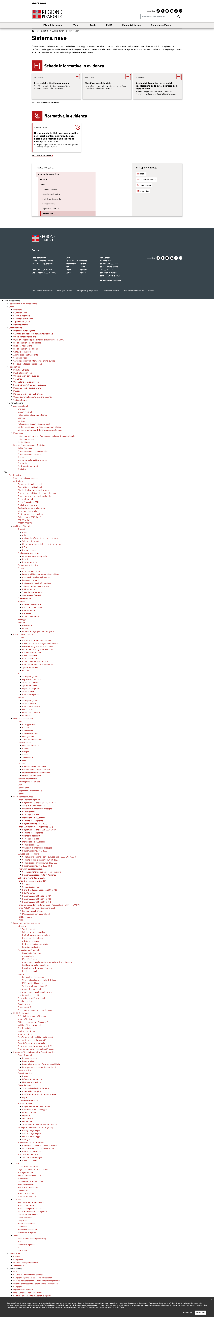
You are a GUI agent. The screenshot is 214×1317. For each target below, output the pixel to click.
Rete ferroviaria (24, 1028)
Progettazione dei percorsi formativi (37, 968)
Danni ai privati (28, 1061)
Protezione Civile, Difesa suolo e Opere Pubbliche (34, 1052)
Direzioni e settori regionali (24, 330)
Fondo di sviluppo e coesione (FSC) (32, 880)
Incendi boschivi (29, 1112)
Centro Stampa (24, 441)
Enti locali (22, 408)
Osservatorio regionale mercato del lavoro (35, 1010)
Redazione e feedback (111, 291)
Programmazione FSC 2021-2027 (36, 895)
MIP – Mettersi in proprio (32, 983)
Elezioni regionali (25, 411)
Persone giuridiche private (29, 781)
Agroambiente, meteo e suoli (30, 484)
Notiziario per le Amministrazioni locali (34, 423)
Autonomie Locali (20, 405)
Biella (68, 269)
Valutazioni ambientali (31, 541)
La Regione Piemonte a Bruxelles (27, 342)
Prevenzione (23, 1178)
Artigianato (22, 1220)
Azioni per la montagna (32, 607)
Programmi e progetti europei (30, 868)
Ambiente (22, 529)
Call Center (17, 378)
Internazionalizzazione (27, 1229)
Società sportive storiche (51, 199)
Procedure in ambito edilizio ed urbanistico (40, 1145)
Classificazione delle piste (98, 83)
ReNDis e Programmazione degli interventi (40, 1094)
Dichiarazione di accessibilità (42, 291)
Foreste (21, 568)
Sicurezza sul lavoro (26, 1184)
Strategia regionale (49, 189)
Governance (27, 883)
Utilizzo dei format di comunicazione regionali (32, 396)
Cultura (43, 179)
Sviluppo (17, 1199)
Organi (11, 306)
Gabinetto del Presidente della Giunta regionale (33, 333)
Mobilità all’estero (29, 959)
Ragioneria (22, 462)
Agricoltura (18, 481)
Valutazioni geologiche (31, 1133)
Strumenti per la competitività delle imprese (40, 980)
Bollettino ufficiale (21, 369)
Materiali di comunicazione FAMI (36, 913)
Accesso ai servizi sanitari (28, 1166)
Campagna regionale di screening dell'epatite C (32, 1277)
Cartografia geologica (31, 1130)
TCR (19, 1247)
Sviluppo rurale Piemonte (28, 853)
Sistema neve (48, 213)
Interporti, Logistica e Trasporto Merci (33, 1040)
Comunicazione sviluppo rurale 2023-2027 (40, 862)
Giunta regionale (20, 312)
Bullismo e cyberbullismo (32, 937)
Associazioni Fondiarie (31, 604)
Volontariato (27, 1118)
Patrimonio (18, 432)
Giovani (25, 727)
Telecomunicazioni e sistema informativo (39, 1124)
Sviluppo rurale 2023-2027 (29, 517)
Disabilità (22, 763)
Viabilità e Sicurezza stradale (30, 1025)
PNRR (109, 25)
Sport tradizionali (49, 203)
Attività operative (29, 1160)
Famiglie (25, 751)
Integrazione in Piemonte (32, 910)
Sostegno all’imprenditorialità (34, 986)
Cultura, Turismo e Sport (49, 174)
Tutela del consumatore (32, 739)
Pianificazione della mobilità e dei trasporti (35, 1037)
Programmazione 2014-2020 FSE (36, 823)
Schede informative (147, 179)
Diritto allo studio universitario (35, 943)
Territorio (21, 622)
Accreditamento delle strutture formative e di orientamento (47, 962)
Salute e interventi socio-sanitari (36, 769)
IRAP (20, 1241)
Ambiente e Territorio (22, 526)
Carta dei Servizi (20, 399)
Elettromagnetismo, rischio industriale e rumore (42, 544)
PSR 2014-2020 (29, 589)
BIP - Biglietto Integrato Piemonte (32, 1016)
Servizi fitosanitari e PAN (28, 502)
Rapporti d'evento (29, 1058)
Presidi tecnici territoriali (28, 1154)
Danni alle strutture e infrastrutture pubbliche (41, 1064)
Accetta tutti (200, 1312)
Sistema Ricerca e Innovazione (30, 1202)
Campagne (17, 1286)
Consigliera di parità (30, 995)
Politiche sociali (24, 742)
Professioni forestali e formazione (36, 583)
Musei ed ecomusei (30, 658)
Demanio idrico (24, 1070)
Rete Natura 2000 (29, 562)
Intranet (150, 291)
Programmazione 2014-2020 (34, 850)
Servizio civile (23, 787)
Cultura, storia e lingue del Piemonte (37, 649)
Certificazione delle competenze (35, 965)
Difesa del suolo (24, 1085)
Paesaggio (22, 619)
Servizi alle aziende (26, 499)
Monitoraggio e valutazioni (33, 817)
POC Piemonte (28, 892)
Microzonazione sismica (32, 1151)
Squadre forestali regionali (33, 1157)
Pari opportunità (29, 724)
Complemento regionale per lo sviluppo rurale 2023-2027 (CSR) (49, 856)
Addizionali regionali (26, 1244)
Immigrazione (28, 736)
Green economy (24, 598)
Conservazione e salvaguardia (34, 556)
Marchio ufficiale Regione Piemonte (28, 393)
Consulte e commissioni (23, 318)
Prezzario (26, 1076)
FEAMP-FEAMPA (25, 523)
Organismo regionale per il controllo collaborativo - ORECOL (38, 339)
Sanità (16, 1163)
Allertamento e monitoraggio (34, 1109)
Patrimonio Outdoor (30, 616)
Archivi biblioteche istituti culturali (36, 640)
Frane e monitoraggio (31, 1136)
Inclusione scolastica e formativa (36, 772)
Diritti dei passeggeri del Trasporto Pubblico (36, 1022)
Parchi (25, 559)
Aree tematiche (15, 475)
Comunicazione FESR (31, 844)
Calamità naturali (25, 1055)
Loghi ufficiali (94, 291)
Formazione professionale (29, 949)
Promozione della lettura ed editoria (37, 664)
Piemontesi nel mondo (31, 652)
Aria (24, 535)
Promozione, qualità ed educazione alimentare (37, 493)
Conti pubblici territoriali (28, 466)
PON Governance (25, 916)
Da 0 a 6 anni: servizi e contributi (36, 934)
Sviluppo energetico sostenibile (31, 1208)
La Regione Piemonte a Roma (25, 348)
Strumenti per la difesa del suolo (35, 1088)
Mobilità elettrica (25, 1034)
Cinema (25, 670)
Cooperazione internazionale (30, 790)
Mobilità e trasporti (21, 1013)
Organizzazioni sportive (51, 194)
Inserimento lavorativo (31, 775)
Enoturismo (27, 715)
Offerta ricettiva (29, 709)
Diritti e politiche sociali (23, 718)
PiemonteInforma (131, 25)
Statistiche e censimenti (28, 505)
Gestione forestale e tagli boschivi (36, 577)
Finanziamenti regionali (32, 1082)
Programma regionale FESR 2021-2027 (39, 829)
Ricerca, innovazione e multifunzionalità (34, 496)
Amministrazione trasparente (25, 354)
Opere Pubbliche (25, 1073)
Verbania (83, 269)
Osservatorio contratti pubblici (26, 381)
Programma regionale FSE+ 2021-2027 (39, 802)
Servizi (93, 25)
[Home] (33, 31)
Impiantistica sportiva (50, 208)
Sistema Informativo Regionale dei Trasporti (36, 1049)
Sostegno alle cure (25, 1172)
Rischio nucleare (29, 550)
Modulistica (144, 191)
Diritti (20, 721)
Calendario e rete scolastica (33, 931)
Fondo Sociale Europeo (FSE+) (30, 799)
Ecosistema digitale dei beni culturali (37, 646)
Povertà (25, 748)
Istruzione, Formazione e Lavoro (26, 922)
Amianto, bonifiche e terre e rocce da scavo (40, 538)
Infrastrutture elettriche (32, 1079)
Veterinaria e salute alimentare (30, 1181)
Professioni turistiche (31, 706)
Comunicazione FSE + (31, 811)
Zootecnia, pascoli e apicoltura (30, 514)
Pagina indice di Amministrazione (23, 303)
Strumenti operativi (26, 1193)
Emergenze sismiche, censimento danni (39, 1067)
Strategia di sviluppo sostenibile (26, 478)
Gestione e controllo (30, 814)
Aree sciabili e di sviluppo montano (51, 83)
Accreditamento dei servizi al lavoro (37, 992)
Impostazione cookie (112, 280)
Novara (83, 263)
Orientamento (24, 1004)
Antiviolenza (27, 730)
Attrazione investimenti (28, 1214)
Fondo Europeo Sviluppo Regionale (32, 1211)
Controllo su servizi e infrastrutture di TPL (35, 1046)
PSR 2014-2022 (25, 520)
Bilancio (21, 456)
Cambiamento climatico (28, 565)
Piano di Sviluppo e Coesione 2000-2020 (39, 889)
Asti (68, 266)
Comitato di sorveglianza (32, 820)
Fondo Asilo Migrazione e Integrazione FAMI (36, 907)
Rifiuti (24, 547)
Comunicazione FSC (30, 886)
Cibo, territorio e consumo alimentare (33, 490)
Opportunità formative (31, 952)
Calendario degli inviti (31, 835)
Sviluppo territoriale (26, 1205)
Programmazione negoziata (29, 453)
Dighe (24, 1097)
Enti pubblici (18, 1259)
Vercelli (83, 272)
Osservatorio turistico (31, 712)
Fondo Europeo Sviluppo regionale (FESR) (35, 826)
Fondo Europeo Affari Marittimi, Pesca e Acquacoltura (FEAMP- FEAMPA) (49, 904)
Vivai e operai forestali (31, 595)
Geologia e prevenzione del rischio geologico (36, 1127)
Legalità (21, 793)
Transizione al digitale (27, 1232)
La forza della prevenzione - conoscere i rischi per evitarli (37, 1280)
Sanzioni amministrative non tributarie (29, 384)
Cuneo (68, 272)
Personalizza (187, 1312)
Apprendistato (28, 955)
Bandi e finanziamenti (22, 372)
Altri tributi (22, 1250)
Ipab (24, 760)
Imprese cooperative (26, 1223)
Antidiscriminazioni (30, 733)
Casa (20, 784)
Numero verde (106, 260)
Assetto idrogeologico (31, 1091)
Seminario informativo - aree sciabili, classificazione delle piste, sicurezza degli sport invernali (157, 86)
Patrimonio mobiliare (27, 438)
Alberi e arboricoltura (31, 571)
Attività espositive (29, 655)
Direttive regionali (29, 971)
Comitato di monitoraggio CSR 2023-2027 (40, 859)
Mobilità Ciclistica (25, 1019)
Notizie (142, 173)
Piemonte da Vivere (160, 25)
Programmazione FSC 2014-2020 (36, 898)
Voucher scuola (28, 928)
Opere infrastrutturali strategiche (31, 1043)
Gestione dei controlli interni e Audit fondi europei (34, 360)
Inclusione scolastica (31, 946)
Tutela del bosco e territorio (33, 592)
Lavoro (21, 974)
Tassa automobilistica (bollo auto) (32, 1238)
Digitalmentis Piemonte (23, 1289)
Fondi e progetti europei (23, 796)
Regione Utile (14, 366)
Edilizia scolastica (25, 1001)
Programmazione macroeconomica (32, 450)
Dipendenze (23, 1190)
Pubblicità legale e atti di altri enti (27, 387)
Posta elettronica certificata (133, 291)
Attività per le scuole (30, 940)
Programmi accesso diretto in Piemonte (39, 874)
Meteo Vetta (27, 613)
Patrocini (17, 390)
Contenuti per (14, 1253)
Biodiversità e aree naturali (29, 553)
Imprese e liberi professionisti (25, 1262)
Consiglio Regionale (21, 315)
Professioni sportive (30, 694)
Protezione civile (25, 1103)
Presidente (18, 309)
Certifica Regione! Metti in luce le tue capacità (32, 1295)
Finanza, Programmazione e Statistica (29, 444)
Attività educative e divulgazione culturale (40, 643)
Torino (82, 266)
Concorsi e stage (20, 357)
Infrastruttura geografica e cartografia (38, 631)
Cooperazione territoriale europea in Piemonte (41, 871)
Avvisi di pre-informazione (33, 805)
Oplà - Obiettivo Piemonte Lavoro (27, 1292)
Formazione (27, 1121)
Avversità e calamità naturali (30, 487)
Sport (43, 184)
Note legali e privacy (64, 291)
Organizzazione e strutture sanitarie (33, 1169)
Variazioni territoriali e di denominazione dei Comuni (40, 429)
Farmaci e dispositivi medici (29, 1175)
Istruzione (22, 925)
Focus (15, 1271)
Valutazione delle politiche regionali (32, 459)
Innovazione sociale (30, 745)
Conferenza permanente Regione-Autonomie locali (39, 426)
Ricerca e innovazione (27, 1196)
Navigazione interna (26, 1031)
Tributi (16, 1235)
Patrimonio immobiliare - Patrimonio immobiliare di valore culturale (46, 435)
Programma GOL (25, 1007)
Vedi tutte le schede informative (46, 102)
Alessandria (71, 263)
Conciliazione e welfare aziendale (32, 998)
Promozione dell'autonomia (34, 766)
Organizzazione (15, 327)
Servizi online (145, 185)
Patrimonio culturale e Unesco (35, 661)
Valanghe (26, 1139)
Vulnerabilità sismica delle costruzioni (38, 1148)
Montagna (22, 601)
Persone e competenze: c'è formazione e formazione (35, 1283)
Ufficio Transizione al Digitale (25, 336)
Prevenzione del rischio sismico (31, 1142)
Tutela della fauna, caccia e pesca (31, 508)
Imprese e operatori (30, 580)
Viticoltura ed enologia (27, 511)
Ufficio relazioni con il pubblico (26, 375)
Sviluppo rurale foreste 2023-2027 (37, 586)
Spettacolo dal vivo (30, 667)
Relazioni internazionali (23, 345)
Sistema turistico (29, 703)
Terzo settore (27, 757)
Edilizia (25, 628)
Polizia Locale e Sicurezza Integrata (32, 414)
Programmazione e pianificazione (36, 1106)
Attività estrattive (25, 1217)
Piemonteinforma (20, 324)
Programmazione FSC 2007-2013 (36, 901)
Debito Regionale (25, 447)
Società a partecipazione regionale (27, 363)
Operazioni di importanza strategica (37, 808)
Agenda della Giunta (21, 321)
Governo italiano (39, 2)
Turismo (21, 697)
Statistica (22, 469)
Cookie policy (81, 291)
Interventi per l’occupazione (33, 977)
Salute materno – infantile (29, 1187)
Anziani (25, 754)
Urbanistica (27, 625)
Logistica (26, 1115)
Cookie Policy (119, 1307)
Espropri (21, 417)
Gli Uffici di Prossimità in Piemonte (28, 1274)
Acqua (25, 532)
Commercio (23, 1226)
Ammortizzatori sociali (31, 989)
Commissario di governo (28, 1100)
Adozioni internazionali (27, 778)
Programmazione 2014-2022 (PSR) (37, 865)
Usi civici (21, 420)
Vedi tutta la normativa (42, 155)
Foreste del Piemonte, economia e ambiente (40, 574)
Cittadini (16, 1256)
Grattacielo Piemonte (22, 351)
